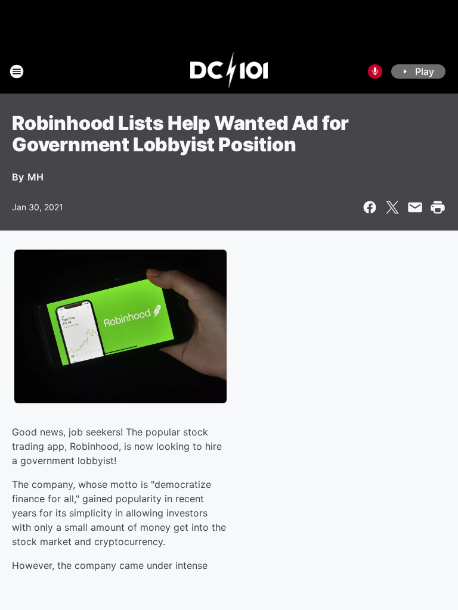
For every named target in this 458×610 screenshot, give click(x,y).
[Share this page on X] (392, 207)
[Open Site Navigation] (17, 71)
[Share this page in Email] (415, 207)
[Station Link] (229, 71)
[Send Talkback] (375, 71)
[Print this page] (437, 207)
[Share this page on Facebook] (369, 207)
